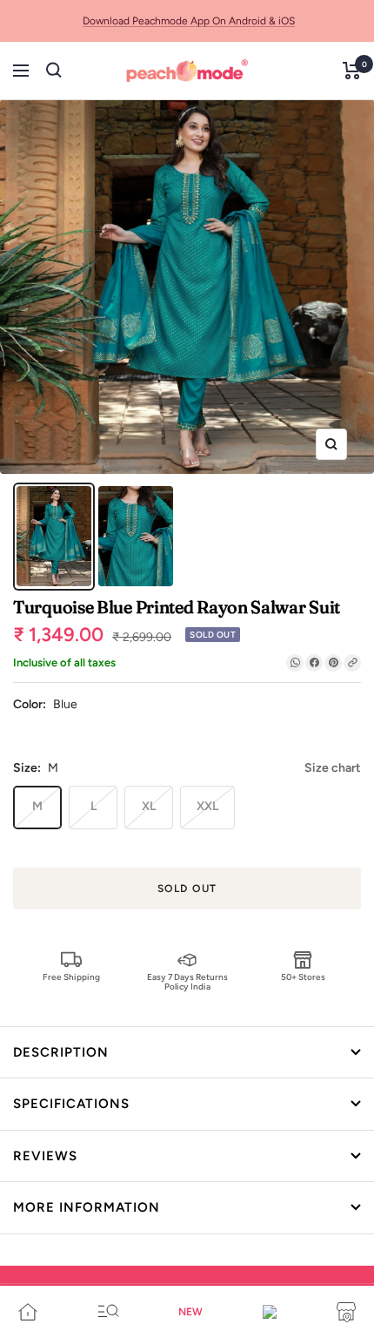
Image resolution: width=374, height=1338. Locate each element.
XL (149, 806)
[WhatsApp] (295, 663)
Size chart (332, 767)
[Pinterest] (333, 663)
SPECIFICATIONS (71, 1104)
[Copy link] (352, 663)
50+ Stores (303, 977)
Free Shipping (71, 977)
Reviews (45, 1156)
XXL (207, 806)
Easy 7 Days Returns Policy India (187, 981)
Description (61, 1052)
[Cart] (352, 70)
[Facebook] (314, 663)
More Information (86, 1207)
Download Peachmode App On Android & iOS (189, 21)
